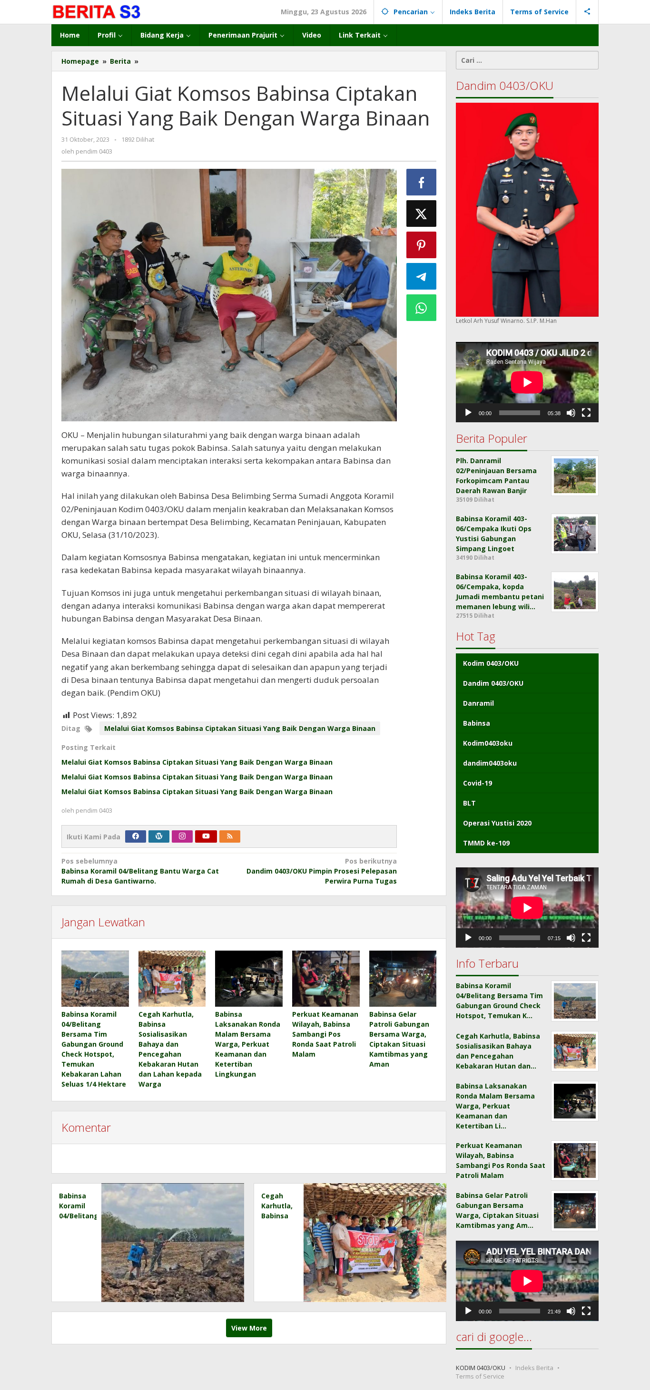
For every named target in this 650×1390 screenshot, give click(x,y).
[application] (527, 382)
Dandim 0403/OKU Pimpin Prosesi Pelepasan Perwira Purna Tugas (321, 870)
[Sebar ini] (421, 182)
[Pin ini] (421, 245)
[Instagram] (182, 836)
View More (249, 1327)
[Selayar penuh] (586, 413)
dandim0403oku (490, 763)
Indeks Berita (534, 1367)
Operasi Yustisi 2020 (497, 822)
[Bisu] (571, 413)
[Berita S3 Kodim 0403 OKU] (97, 11)
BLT (469, 802)
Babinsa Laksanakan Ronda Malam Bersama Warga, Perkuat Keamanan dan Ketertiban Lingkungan (247, 1044)
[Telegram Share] (421, 276)
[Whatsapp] (421, 307)
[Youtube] (206, 836)
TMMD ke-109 (486, 842)
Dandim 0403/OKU (493, 683)
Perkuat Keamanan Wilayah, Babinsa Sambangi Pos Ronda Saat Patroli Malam (325, 1034)
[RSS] (229, 836)
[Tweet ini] (421, 213)
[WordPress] (158, 836)
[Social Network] (587, 12)
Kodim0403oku (487, 743)
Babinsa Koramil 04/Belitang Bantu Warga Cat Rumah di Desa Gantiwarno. (140, 870)
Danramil (478, 703)
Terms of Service (480, 1376)
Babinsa (476, 723)
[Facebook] (135, 836)
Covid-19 (477, 782)
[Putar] (468, 413)
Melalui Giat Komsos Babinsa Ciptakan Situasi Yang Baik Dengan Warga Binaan (239, 728)
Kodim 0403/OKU (491, 663)
